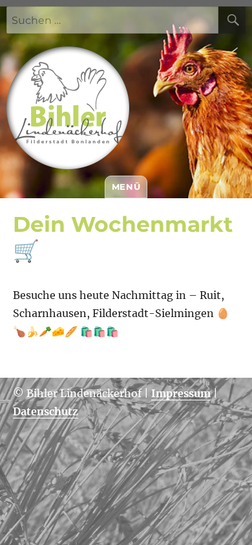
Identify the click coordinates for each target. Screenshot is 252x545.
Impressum (181, 393)
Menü (126, 186)
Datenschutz (45, 411)
